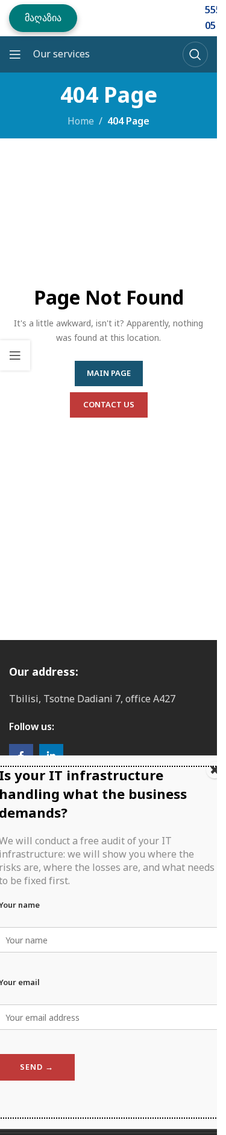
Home (80, 121)
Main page (109, 372)
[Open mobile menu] (15, 54)
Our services (61, 53)
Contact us (108, 404)
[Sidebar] (15, 355)
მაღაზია (43, 17)
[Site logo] (130, 17)
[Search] (195, 54)
